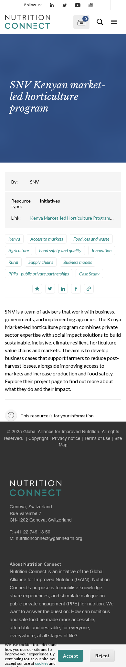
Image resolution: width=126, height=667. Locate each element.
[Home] (36, 22)
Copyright (38, 438)
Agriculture (18, 250)
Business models (77, 262)
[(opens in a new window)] (52, 5)
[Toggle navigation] (114, 22)
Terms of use (97, 438)
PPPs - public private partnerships (38, 273)
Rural (13, 262)
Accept (70, 656)
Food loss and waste (91, 239)
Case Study (89, 273)
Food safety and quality (60, 250)
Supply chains (40, 262)
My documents (80, 20)
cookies (41, 663)
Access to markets (46, 239)
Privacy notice (66, 438)
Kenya (14, 239)
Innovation (101, 250)
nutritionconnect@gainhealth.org (49, 538)
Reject (102, 655)
